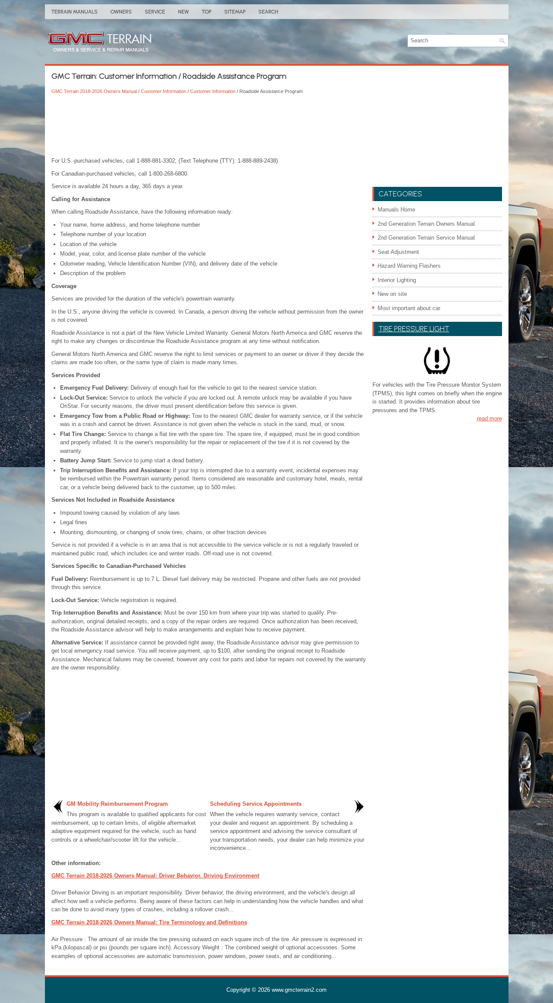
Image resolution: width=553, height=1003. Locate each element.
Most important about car (409, 308)
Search (268, 12)
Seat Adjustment (398, 252)
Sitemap (234, 12)
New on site (392, 294)
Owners (121, 12)
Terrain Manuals (74, 12)
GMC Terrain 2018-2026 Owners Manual (94, 91)
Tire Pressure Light (413, 328)
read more (489, 418)
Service (155, 12)
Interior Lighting (397, 280)
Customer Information (163, 91)
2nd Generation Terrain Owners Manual (426, 224)
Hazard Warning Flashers (409, 266)
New (183, 12)
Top (206, 12)
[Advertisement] (208, 126)
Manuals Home (396, 209)
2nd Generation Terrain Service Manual (426, 237)
